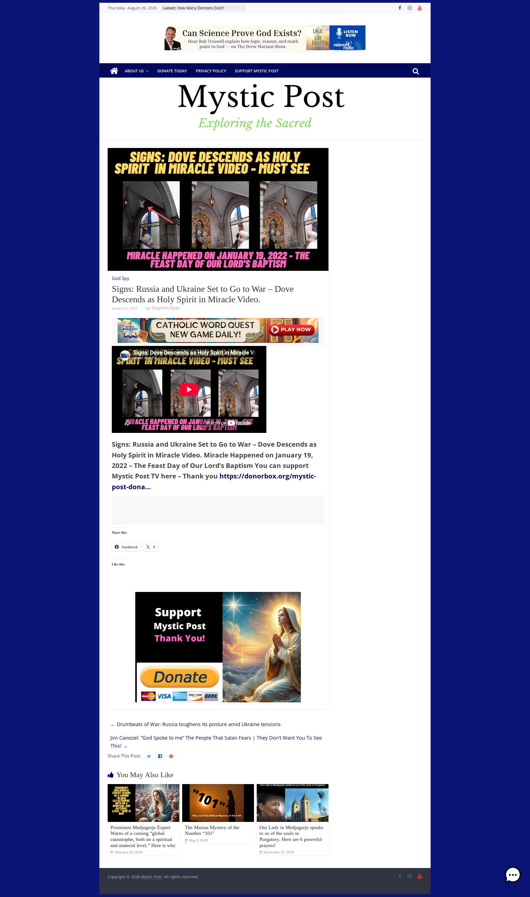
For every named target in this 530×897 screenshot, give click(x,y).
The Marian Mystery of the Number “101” (212, 830)
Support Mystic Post (257, 70)
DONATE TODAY (172, 70)
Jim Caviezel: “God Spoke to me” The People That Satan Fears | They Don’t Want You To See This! (216, 741)
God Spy (120, 278)
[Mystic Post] (114, 71)
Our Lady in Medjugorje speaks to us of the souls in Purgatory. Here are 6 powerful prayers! (291, 836)
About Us (134, 70)
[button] (513, 877)
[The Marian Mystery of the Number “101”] (218, 787)
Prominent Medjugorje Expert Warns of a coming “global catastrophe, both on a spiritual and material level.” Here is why (143, 836)
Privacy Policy (211, 70)
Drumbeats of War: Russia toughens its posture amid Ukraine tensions (195, 724)
